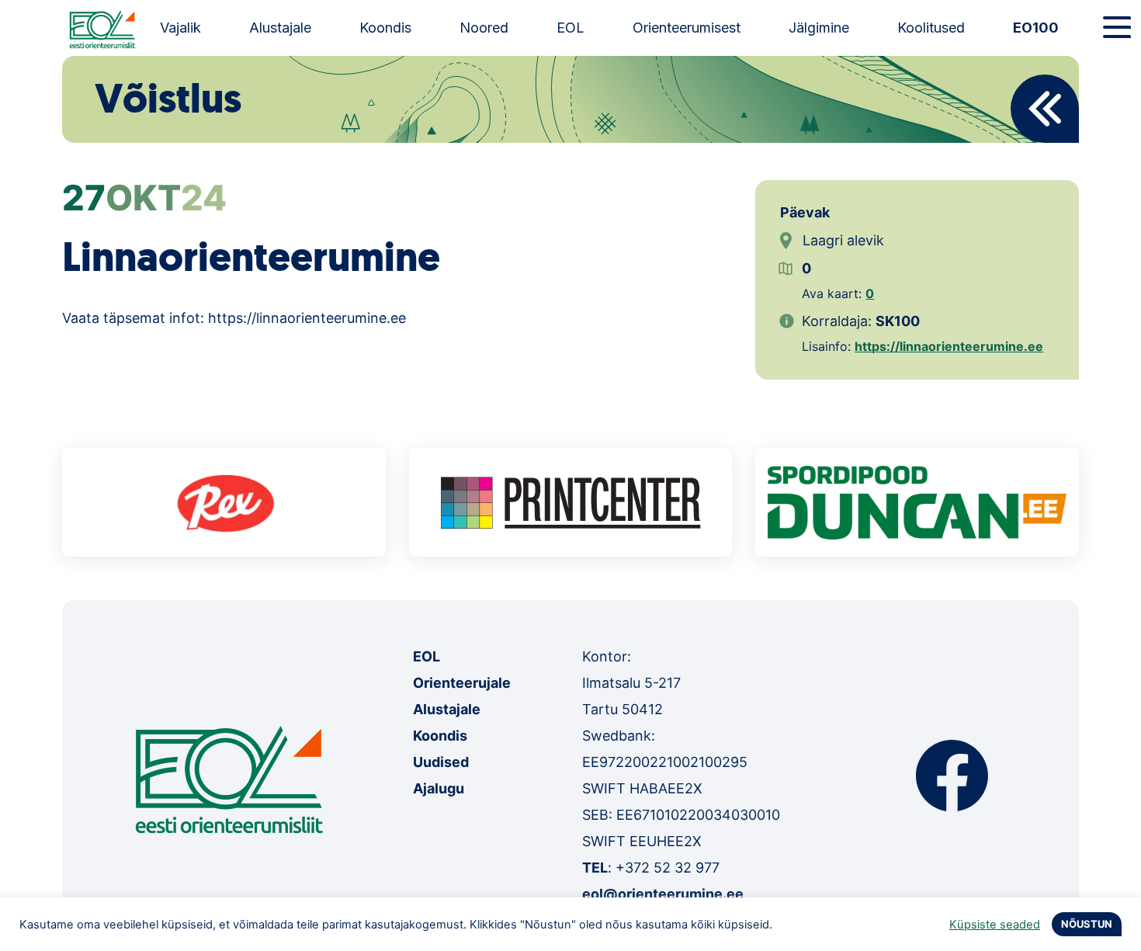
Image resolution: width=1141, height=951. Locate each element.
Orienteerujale (462, 683)
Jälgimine (819, 27)
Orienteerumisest (686, 27)
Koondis (385, 27)
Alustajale (280, 27)
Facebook (952, 775)
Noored (484, 27)
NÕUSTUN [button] (1086, 924)
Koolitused (931, 27)
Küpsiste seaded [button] (994, 925)
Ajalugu (438, 788)
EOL (570, 27)
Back (1045, 109)
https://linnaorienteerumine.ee (949, 346)
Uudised (441, 762)
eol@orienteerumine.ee (663, 894)
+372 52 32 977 (668, 867)
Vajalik (180, 27)
